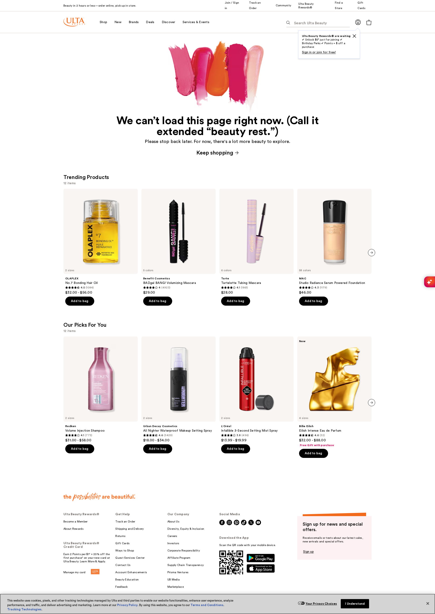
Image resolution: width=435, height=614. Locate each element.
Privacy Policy (127, 605)
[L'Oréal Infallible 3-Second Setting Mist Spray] (256, 389)
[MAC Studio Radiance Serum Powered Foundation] (334, 242)
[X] (354, 36)
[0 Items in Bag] (369, 22)
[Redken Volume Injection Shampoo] (100, 389)
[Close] (428, 603)
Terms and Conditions (207, 605)
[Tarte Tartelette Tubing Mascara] (256, 242)
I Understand (355, 603)
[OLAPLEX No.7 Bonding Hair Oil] (100, 242)
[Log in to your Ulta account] (358, 22)
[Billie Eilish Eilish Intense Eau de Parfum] (334, 391)
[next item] (371, 252)
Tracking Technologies (24, 609)
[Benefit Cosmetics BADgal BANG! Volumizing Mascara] (178, 242)
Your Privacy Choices (321, 603)
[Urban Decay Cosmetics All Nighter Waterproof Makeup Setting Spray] (178, 389)
